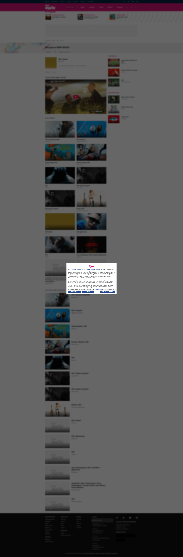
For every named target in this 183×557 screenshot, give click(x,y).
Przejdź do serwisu (107, 291)
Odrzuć (88, 291)
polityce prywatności (95, 283)
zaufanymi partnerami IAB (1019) (79, 269)
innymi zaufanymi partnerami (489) (95, 269)
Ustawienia (74, 291)
